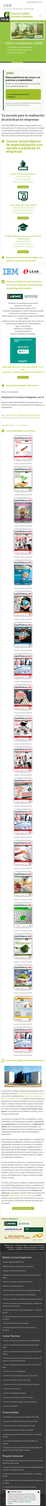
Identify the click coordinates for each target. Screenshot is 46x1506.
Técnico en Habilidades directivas (15, 1393)
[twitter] (7, 6)
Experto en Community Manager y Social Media (20, 1295)
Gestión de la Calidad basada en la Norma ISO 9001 (21, 1421)
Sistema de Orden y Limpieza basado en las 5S (19, 1426)
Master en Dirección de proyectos (15, 1271)
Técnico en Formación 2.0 (12, 1389)
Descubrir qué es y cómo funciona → (15, 425)
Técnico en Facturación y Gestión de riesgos (18, 1397)
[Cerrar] (38, 1492)
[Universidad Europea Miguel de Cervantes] (18, 1224)
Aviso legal (18, 1247)
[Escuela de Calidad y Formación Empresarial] (16, 15)
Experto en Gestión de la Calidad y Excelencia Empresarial (23, 1299)
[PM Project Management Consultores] (34, 1230)
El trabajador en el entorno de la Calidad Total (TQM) (21, 1417)
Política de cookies (21, 1245)
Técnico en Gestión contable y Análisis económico (20, 1402)
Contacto (42, 1249)
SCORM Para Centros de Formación (26, 1249)
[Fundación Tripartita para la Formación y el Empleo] (38, 1237)
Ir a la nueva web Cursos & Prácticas (22, 95)
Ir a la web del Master (14, 58)
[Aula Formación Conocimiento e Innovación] (14, 1230)
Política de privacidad (30, 1247)
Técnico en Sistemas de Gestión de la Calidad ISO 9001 (22, 1340)
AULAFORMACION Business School (31, 1094)
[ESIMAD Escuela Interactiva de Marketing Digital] (18, 1237)
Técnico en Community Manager (15, 1371)
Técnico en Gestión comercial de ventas (17, 1380)
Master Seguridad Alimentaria (14, 1262)
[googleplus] (10, 6)
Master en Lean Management (14, 1286)
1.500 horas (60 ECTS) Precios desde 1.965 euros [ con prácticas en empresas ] (23, 244)
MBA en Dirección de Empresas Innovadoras (18, 1266)
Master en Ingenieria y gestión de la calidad (18, 1282)
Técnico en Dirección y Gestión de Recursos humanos (21, 1384)
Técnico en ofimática (11, 1406)
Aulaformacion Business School (21, 1195)
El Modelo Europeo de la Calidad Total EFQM (18, 1430)
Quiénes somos (9, 1245)
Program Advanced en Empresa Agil (16, 1323)
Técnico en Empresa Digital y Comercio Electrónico (21, 1376)
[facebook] (5, 6)
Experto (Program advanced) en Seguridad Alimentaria (22, 1290)
